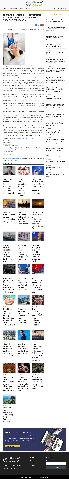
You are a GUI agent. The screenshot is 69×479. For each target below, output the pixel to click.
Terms (31, 461)
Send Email (9, 144)
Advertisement (33, 465)
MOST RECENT (13, 8)
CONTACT (28, 8)
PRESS (21, 8)
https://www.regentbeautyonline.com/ (17, 149)
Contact (32, 467)
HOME (5, 8)
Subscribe (56, 467)
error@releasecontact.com (14, 158)
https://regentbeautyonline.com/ (27, 77)
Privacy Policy (33, 463)
